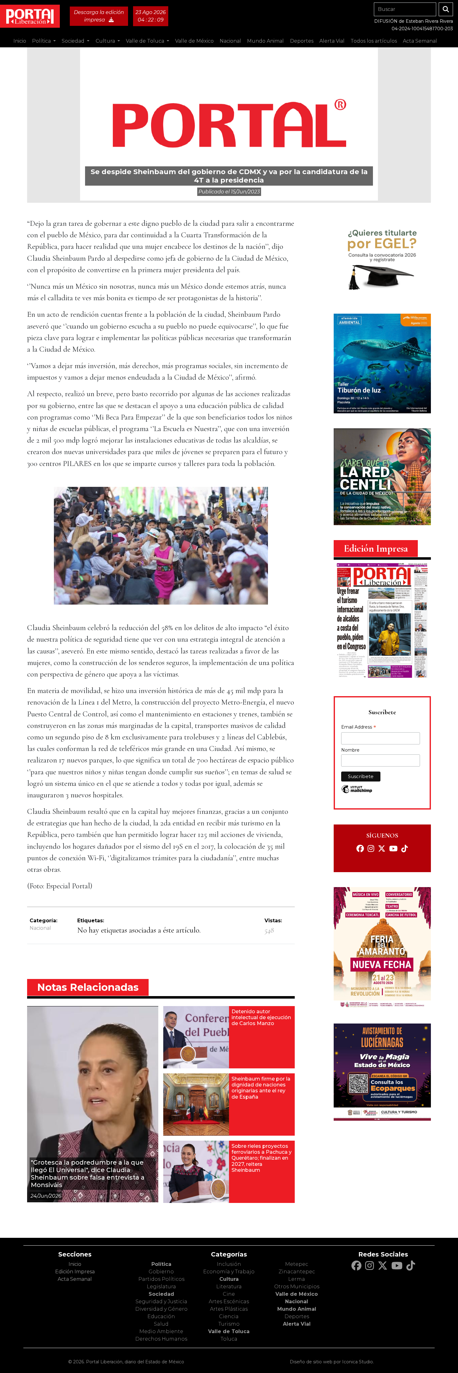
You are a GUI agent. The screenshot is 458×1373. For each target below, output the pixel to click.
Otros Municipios (296, 1287)
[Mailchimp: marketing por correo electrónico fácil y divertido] (356, 792)
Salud (161, 1324)
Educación (161, 1316)
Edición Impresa (75, 1272)
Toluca (229, 1339)
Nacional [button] (230, 41)
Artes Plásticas (229, 1309)
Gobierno (161, 1272)
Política (161, 1264)
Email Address (358, 727)
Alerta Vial (297, 1324)
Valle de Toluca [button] (145, 41)
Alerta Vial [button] (332, 41)
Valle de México (296, 1294)
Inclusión (229, 1264)
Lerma (296, 1279)
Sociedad (161, 1294)
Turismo (229, 1324)
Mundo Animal (296, 1309)
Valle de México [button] (194, 41)
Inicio (19, 41)
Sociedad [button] (74, 41)
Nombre (350, 750)
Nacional (40, 928)
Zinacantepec (297, 1272)
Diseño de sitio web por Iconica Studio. (332, 1362)
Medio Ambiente (161, 1331)
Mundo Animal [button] (265, 41)
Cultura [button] (106, 41)
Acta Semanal (420, 41)
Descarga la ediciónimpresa (99, 16)
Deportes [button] (301, 41)
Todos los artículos (374, 41)
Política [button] (42, 41)
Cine (229, 1294)
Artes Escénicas (229, 1301)
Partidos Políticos (161, 1279)
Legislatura (161, 1287)
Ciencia (229, 1316)
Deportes (296, 1316)
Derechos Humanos (161, 1339)
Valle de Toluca (229, 1331)
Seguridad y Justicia (161, 1301)
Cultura (229, 1279)
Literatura (229, 1287)
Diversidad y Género (161, 1309)
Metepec (296, 1264)
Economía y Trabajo (229, 1272)
